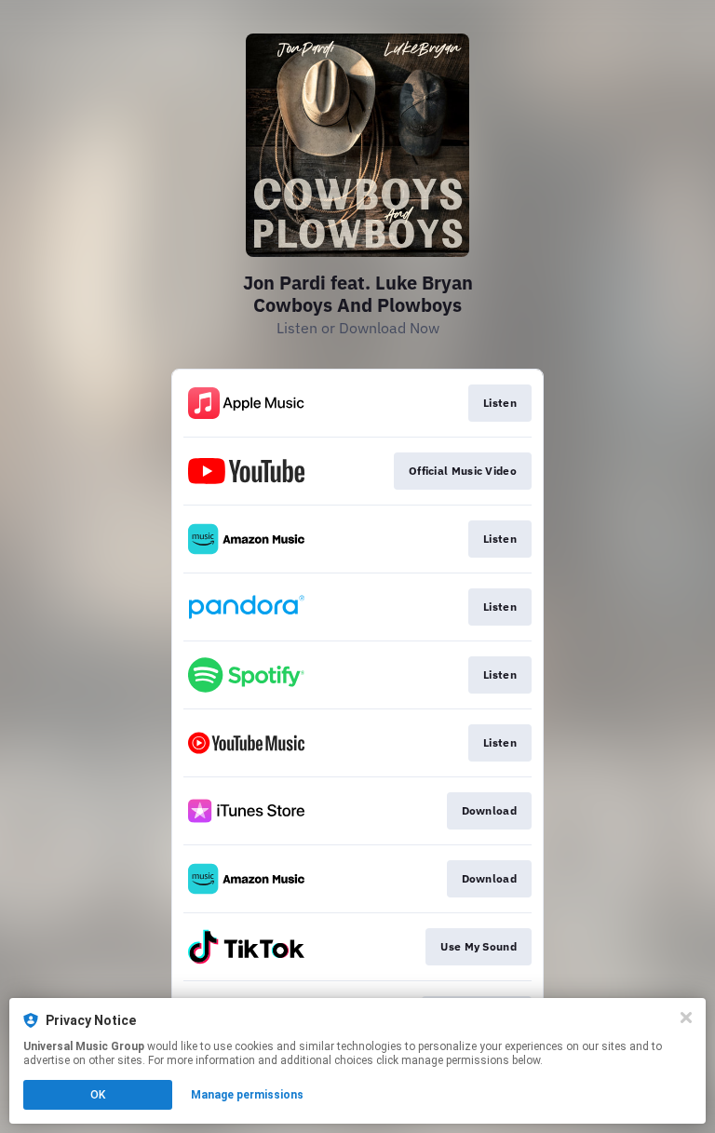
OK (97, 1094)
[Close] (686, 1017)
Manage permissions (247, 1094)
